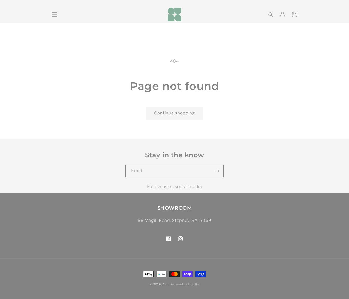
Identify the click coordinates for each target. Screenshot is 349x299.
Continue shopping (174, 113)
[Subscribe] (217, 171)
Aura (166, 284)
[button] (55, 14)
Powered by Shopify (184, 284)
